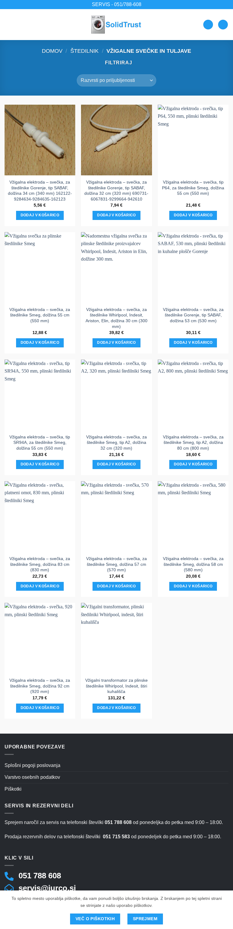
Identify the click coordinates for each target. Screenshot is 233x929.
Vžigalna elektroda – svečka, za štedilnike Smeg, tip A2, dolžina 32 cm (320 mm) (116, 442)
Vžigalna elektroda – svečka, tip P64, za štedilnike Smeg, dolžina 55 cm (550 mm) (193, 188)
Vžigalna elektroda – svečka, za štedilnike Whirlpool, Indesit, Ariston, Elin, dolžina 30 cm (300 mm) (116, 318)
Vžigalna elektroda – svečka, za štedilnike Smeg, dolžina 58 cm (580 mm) (193, 564)
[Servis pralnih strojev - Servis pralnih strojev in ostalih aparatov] (116, 24)
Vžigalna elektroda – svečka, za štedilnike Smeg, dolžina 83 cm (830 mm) (39, 564)
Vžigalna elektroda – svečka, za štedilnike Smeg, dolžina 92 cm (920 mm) (39, 686)
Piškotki (13, 789)
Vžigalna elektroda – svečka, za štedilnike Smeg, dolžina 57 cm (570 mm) (116, 564)
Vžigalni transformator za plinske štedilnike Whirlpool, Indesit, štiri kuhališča (116, 686)
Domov (52, 51)
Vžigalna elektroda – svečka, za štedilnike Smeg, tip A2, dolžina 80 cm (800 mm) (193, 442)
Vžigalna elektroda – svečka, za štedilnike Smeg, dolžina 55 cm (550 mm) (39, 315)
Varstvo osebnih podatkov (32, 777)
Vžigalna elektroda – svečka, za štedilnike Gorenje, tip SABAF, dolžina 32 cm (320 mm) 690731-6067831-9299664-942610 (116, 190)
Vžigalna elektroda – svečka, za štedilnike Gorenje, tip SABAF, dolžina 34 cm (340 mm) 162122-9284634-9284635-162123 (40, 190)
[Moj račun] (208, 25)
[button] (8, 24)
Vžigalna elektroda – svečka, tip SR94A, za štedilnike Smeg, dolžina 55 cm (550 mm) (39, 442)
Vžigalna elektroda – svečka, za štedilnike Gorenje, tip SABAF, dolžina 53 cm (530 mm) (193, 315)
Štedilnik (84, 51)
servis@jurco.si (47, 888)
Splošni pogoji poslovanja (32, 765)
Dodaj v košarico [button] (40, 215)
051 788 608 (40, 875)
